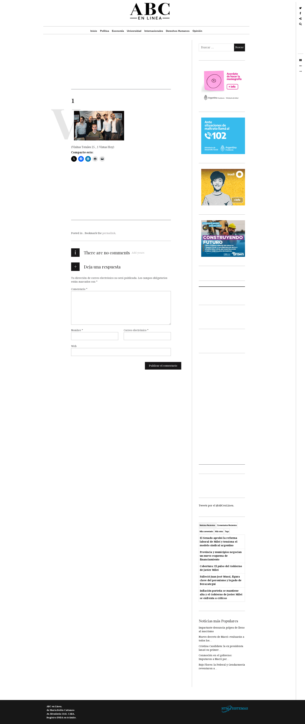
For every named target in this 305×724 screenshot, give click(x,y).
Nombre (77, 330)
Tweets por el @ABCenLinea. (216, 505)
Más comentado (206, 531)
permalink (108, 233)
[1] (300, 66)
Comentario (79, 289)
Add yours (138, 252)
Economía (118, 30)
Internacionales (153, 30)
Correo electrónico (136, 330)
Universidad (134, 30)
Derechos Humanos (178, 30)
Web (74, 346)
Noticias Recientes (207, 525)
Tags (227, 531)
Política (104, 30)
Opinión (197, 30)
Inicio (93, 30)
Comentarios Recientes (227, 525)
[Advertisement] (121, 64)
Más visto (219, 531)
